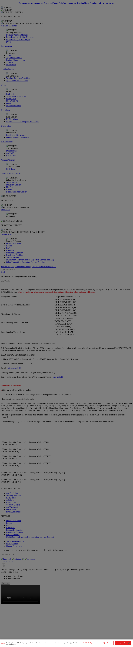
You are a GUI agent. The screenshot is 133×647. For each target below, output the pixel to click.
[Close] (129, 643)
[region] (66, 643)
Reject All (105, 643)
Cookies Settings (88, 643)
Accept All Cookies (123, 643)
